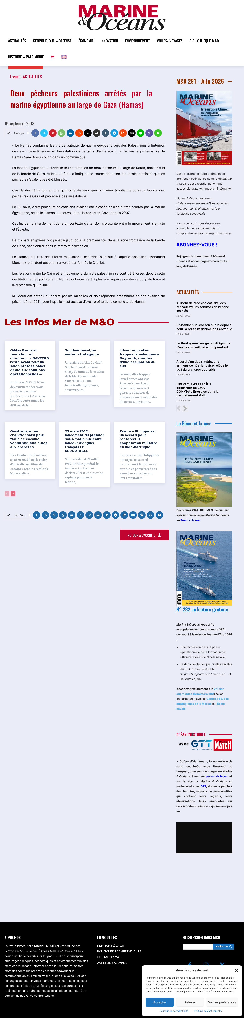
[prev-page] (7, 493)
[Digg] (132, 133)
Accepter (159, 1002)
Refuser (190, 1002)
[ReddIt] (79, 133)
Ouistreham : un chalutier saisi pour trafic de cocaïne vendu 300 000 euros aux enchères (28, 439)
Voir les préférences (222, 1002)
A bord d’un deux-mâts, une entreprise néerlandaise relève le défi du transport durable (202, 365)
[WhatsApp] (61, 133)
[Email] (88, 133)
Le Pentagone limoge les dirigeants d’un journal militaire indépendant (203, 345)
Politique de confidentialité (174, 1010)
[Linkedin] (70, 133)
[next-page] (13, 493)
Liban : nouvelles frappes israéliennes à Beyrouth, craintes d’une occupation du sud (139, 358)
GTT (203, 786)
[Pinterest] (53, 133)
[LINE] (140, 133)
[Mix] (123, 133)
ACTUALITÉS (32, 77)
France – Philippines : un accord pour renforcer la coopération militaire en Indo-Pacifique (138, 439)
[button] (236, 970)
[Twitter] (44, 133)
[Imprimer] (96, 133)
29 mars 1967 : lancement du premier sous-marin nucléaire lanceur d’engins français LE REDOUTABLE (84, 441)
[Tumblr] (105, 133)
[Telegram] (114, 133)
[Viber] (149, 133)
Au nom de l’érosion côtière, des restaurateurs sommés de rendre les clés (202, 307)
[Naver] (158, 133)
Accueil (14, 77)
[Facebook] (35, 133)
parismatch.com (217, 776)
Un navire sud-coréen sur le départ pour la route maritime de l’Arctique (204, 327)
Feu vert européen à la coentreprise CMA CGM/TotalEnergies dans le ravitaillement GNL (197, 389)
